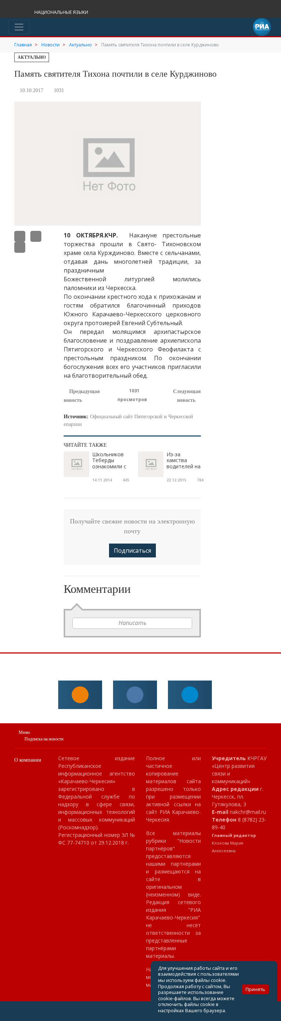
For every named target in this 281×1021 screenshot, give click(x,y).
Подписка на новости (44, 739)
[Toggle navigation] (19, 27)
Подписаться (132, 550)
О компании (27, 760)
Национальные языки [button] (61, 12)
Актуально (32, 57)
